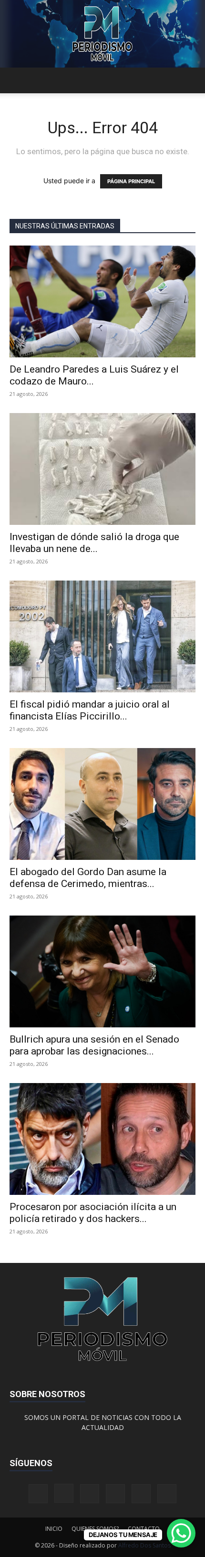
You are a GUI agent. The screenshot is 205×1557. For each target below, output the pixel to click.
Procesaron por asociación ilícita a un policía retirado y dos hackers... (93, 1212)
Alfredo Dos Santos (144, 1545)
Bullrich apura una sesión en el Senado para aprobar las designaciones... (94, 1045)
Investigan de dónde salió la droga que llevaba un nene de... (94, 542)
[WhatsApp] (141, 1493)
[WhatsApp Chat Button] (181, 1533)
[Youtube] (166, 1493)
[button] (16, 80)
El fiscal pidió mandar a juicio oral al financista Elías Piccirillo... (90, 710)
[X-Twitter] (115, 1493)
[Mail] (89, 1493)
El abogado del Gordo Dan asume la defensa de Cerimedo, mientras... (88, 877)
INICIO (53, 1529)
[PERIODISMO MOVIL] (102, 34)
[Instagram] (63, 1493)
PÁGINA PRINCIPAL (131, 181)
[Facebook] (38, 1493)
